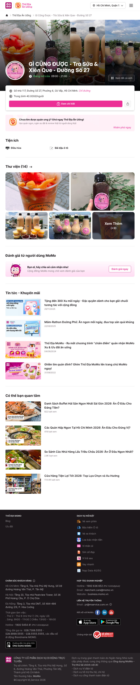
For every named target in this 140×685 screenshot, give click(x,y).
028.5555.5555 (35, 633)
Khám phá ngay (122, 127)
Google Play (110, 622)
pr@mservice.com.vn (96, 604)
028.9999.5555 (14, 633)
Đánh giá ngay (120, 269)
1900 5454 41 (23, 624)
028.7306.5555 (33, 630)
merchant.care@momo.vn (99, 589)
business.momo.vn (98, 594)
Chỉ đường (84, 90)
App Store (87, 622)
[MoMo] (6, 15)
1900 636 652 (103, 585)
